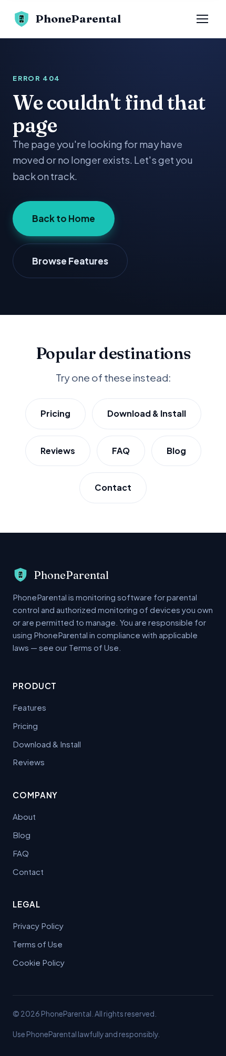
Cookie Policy (39, 962)
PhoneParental (78, 18)
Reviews (57, 450)
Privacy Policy (38, 926)
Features (29, 707)
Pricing (55, 413)
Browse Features (70, 261)
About (24, 816)
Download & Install (146, 413)
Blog (176, 450)
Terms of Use (38, 944)
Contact (113, 487)
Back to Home (63, 218)
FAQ (121, 450)
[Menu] (202, 19)
